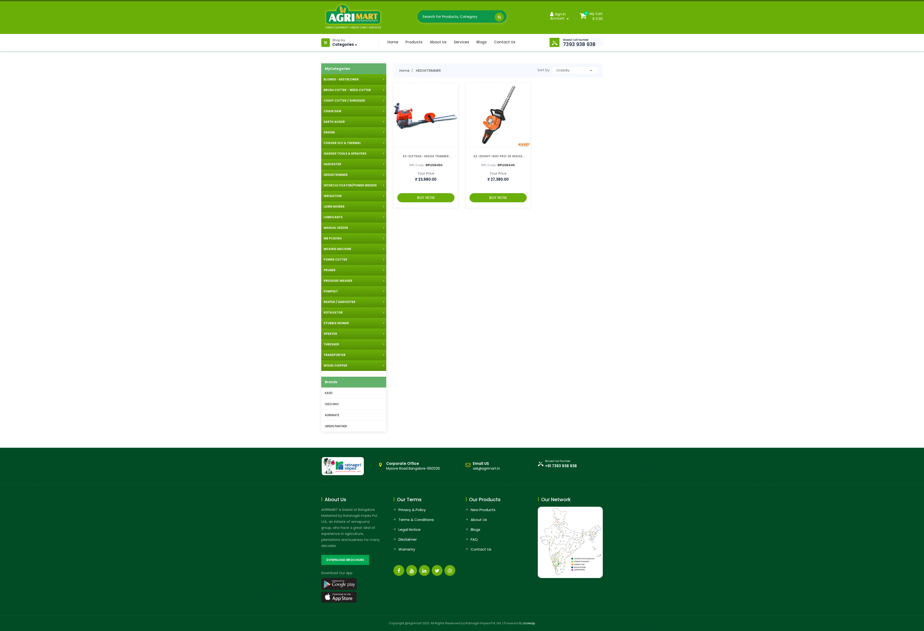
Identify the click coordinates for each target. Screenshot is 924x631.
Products (414, 42)
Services (461, 42)
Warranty (406, 549)
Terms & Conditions (416, 519)
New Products (483, 509)
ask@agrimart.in (486, 468)
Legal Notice (409, 529)
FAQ (474, 539)
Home (392, 42)
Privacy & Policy (412, 509)
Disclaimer (407, 539)
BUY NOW (426, 197)
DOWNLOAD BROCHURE (345, 560)
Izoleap (529, 623)
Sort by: (544, 70)
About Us (438, 42)
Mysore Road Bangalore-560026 (413, 466)
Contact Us (504, 42)
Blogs (481, 42)
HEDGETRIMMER (428, 70)
